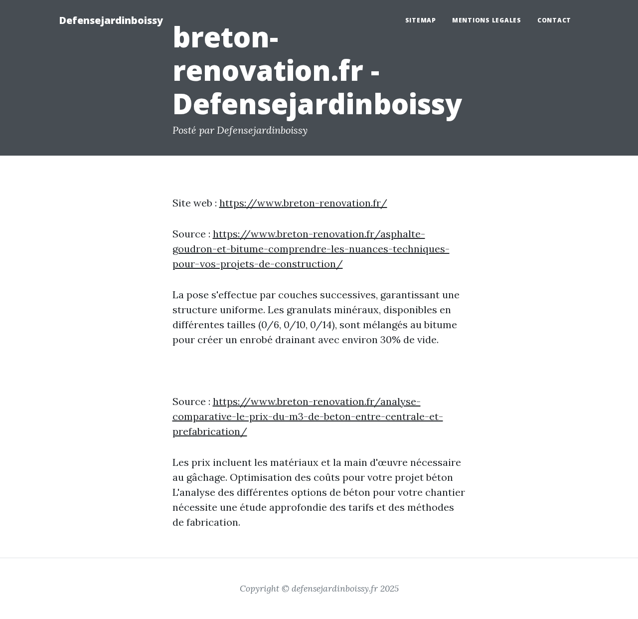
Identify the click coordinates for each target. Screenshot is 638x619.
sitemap (420, 20)
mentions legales (486, 20)
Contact (554, 20)
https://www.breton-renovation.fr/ (303, 203)
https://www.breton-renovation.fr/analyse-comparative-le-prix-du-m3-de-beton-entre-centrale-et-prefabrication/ (307, 416)
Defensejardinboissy (111, 20)
